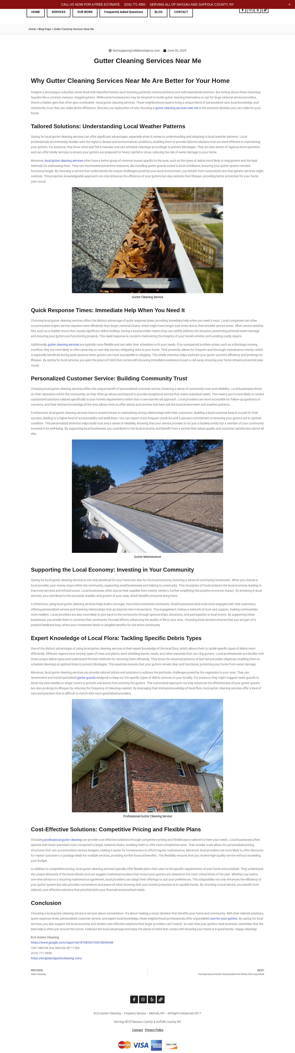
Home (32, 29)
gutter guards (86, 677)
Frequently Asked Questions (123, 12)
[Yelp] (257, 9)
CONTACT (181, 12)
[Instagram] (250, 9)
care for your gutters (223, 918)
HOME (35, 12)
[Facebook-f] (242, 9)
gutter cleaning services (63, 344)
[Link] (265, 9)
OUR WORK (85, 12)
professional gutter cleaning (63, 839)
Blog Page (45, 29)
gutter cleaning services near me (176, 108)
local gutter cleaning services (64, 160)
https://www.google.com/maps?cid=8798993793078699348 (72, 942)
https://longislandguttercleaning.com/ (56, 958)
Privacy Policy (154, 1030)
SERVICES (59, 12)
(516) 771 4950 (134, 4)
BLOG (159, 12)
